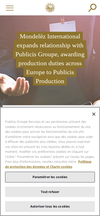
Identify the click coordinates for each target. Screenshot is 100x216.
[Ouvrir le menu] (8, 7)
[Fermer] (93, 114)
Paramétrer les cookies (50, 177)
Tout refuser (50, 192)
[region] (50, 161)
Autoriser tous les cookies (50, 206)
